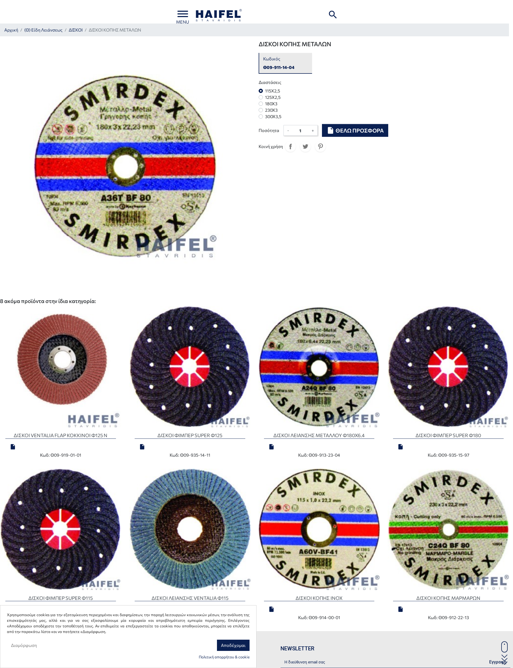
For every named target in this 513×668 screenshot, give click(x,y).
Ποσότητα (269, 130)
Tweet (305, 146)
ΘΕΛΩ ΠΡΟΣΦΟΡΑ (355, 130)
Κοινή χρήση (290, 146)
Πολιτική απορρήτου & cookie (224, 657)
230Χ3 (271, 109)
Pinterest (320, 146)
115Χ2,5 (272, 90)
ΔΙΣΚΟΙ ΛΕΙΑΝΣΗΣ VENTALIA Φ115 (189, 598)
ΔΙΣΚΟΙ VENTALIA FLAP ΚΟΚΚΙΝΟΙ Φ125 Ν (60, 435)
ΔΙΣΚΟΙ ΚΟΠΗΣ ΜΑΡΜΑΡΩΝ (448, 598)
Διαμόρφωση (24, 645)
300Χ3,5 (273, 116)
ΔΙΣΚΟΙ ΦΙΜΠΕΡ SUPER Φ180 (448, 435)
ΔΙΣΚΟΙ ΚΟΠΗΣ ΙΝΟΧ (319, 598)
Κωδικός (271, 58)
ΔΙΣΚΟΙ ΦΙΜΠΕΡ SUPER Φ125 (189, 435)
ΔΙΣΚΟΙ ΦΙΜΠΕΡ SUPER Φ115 (60, 598)
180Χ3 (271, 103)
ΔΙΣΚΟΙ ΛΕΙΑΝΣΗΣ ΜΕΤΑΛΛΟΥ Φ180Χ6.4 (319, 435)
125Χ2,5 (273, 97)
